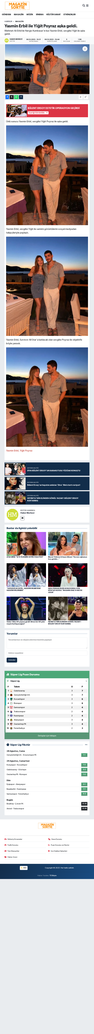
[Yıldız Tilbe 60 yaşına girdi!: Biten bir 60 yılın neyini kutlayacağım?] (26, 608)
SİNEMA (39, 14)
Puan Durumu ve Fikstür (60, 845)
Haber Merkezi (27, 513)
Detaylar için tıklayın (47, 736)
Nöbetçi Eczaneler (15, 839)
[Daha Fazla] (21, 97)
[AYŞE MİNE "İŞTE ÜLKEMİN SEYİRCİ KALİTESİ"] (26, 544)
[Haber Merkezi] (12, 515)
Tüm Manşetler (13, 851)
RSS (24, 868)
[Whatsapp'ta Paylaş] (16, 97)
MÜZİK (29, 14)
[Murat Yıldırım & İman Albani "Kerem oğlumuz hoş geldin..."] (68, 544)
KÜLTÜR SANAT (53, 14)
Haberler (8, 21)
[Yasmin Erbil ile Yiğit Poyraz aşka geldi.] (47, 69)
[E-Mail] (22, 518)
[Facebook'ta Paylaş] (7, 97)
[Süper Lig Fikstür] (86, 745)
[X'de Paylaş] (12, 97)
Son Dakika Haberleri (59, 851)
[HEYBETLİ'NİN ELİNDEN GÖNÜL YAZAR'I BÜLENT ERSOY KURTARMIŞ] (68, 608)
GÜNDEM (6, 14)
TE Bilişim (53, 875)
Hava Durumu (56, 839)
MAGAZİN (19, 14)
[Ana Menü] (87, 6)
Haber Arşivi (12, 857)
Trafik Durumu (12, 845)
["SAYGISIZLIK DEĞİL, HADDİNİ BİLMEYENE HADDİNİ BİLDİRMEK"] (26, 575)
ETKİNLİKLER (70, 14)
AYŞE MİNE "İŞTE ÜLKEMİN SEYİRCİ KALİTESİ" (25, 557)
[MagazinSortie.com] (17, 5)
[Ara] (83, 6)
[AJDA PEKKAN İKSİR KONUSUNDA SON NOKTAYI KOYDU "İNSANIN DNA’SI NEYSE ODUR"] (68, 575)
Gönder (12, 660)
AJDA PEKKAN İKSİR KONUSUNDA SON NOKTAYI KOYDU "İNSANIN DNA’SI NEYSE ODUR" (65, 590)
